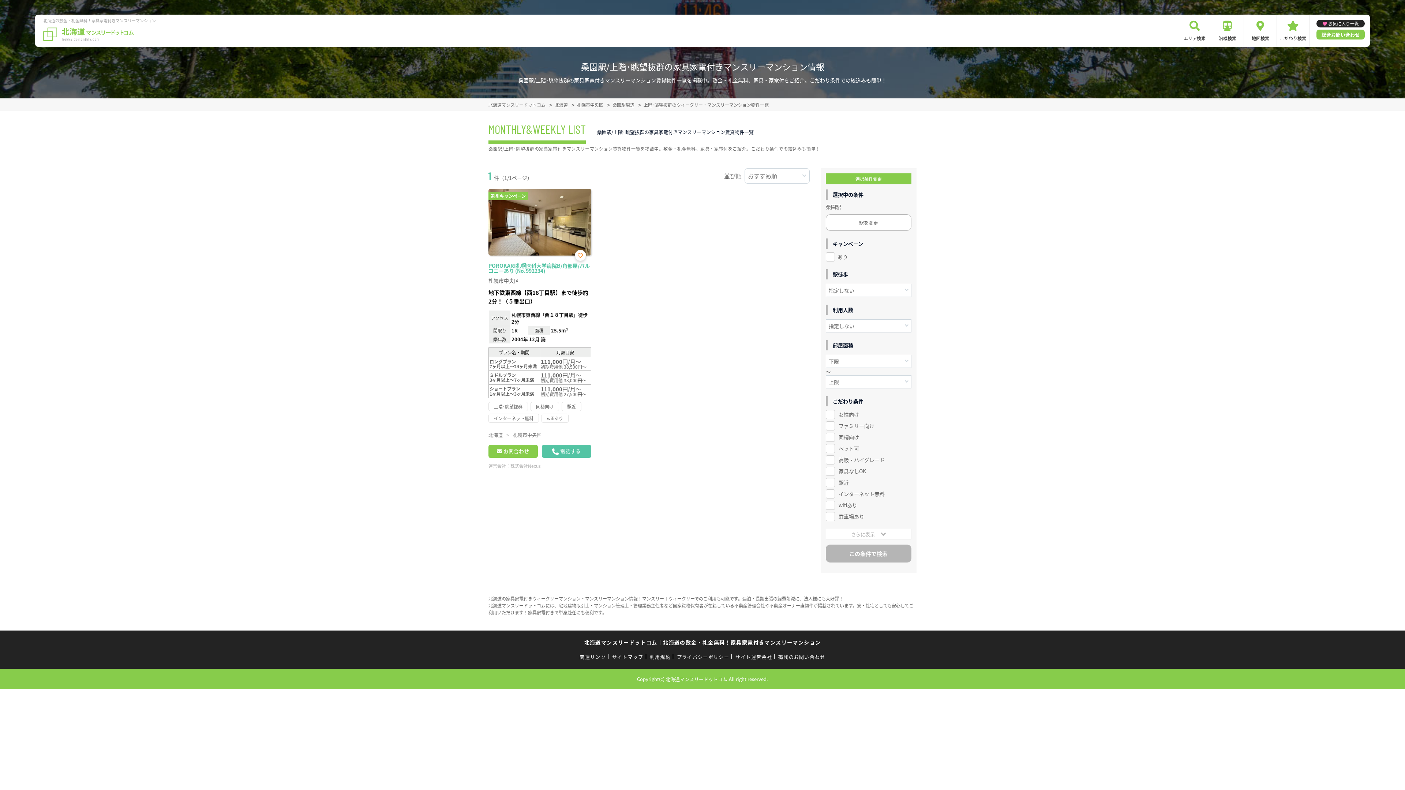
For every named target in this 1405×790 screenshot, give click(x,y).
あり (843, 256)
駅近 (844, 482)
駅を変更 (868, 222)
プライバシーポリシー (703, 656)
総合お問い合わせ (1341, 34)
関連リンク (593, 656)
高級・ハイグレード (862, 459)
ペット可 (849, 448)
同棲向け (849, 437)
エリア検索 (1195, 38)
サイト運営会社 (753, 656)
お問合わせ (516, 451)
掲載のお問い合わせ (801, 656)
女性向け (849, 414)
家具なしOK (852, 471)
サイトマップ (628, 656)
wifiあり (848, 505)
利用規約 (660, 656)
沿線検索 (1227, 38)
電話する (570, 451)
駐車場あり (851, 516)
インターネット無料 (862, 493)
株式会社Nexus (525, 466)
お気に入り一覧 (1343, 23)
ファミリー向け (856, 425)
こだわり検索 (1293, 38)
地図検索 (1260, 38)
